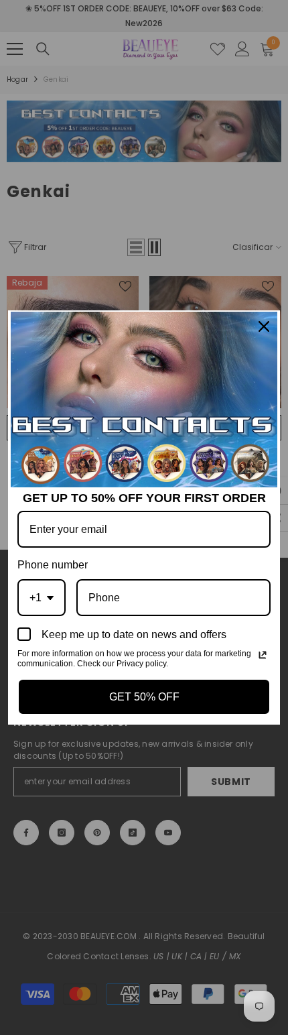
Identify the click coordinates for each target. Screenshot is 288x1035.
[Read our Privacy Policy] (263, 655)
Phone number (52, 564)
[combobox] (41, 597)
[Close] (264, 326)
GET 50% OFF (144, 697)
